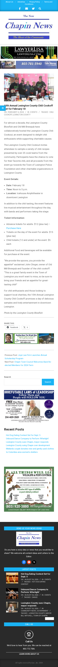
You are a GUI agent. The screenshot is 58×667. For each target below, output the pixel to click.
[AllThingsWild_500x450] (29, 468)
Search (7, 377)
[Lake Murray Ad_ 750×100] (29, 62)
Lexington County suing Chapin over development (28, 445)
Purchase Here (13, 228)
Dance (34, 597)
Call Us (29, 641)
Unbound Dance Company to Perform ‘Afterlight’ (27, 438)
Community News (28, 611)
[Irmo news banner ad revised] (29, 48)
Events (33, 112)
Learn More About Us (29, 654)
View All (49, 619)
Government (42, 611)
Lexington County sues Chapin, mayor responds (27, 442)
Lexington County (21, 115)
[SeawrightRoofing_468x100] (29, 335)
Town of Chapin (40, 616)
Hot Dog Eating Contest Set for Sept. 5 (23, 435)
